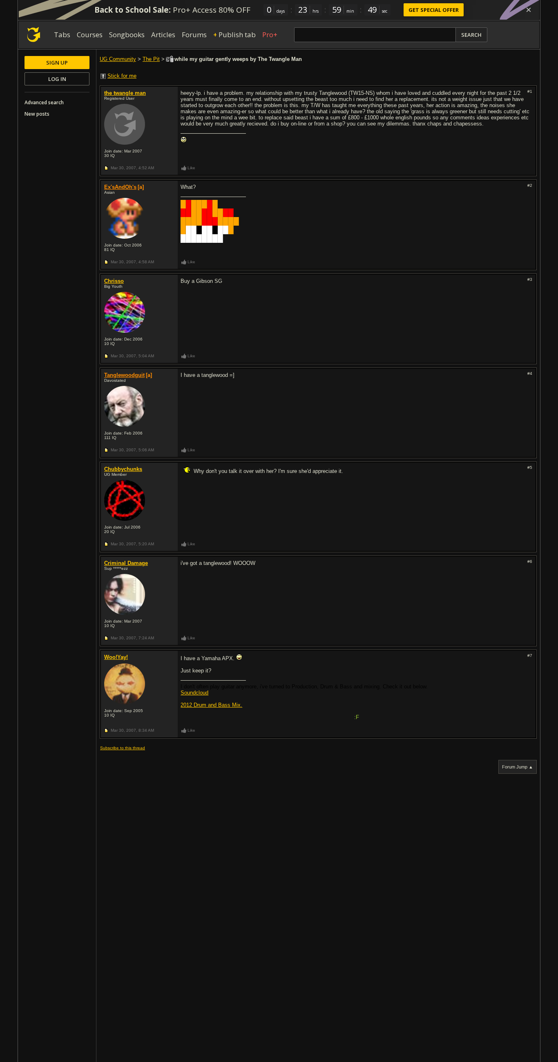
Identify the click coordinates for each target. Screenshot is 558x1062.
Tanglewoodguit (124, 375)
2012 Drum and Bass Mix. (211, 705)
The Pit (151, 59)
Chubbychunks (123, 469)
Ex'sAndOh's (120, 187)
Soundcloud (194, 693)
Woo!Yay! (116, 657)
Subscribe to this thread (122, 748)
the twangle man (125, 93)
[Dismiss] (528, 9)
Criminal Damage (126, 563)
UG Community (118, 59)
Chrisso (114, 281)
